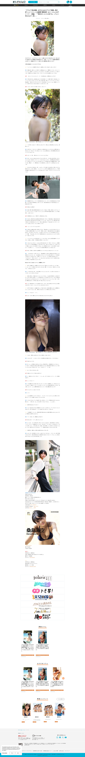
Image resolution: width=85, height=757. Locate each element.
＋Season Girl (35, 5)
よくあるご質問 (55, 750)
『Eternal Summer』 (28, 545)
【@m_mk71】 (35, 506)
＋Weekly (53, 5)
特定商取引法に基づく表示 (37, 750)
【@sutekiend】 (32, 557)
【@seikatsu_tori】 (32, 566)
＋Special (25, 5)
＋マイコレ (62, 5)
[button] (63, 678)
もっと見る (61, 699)
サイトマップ (67, 750)
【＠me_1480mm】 (33, 504)
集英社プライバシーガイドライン (26, 750)
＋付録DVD (45, 5)
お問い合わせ (61, 750)
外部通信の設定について (47, 750)
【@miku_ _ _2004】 (32, 507)
